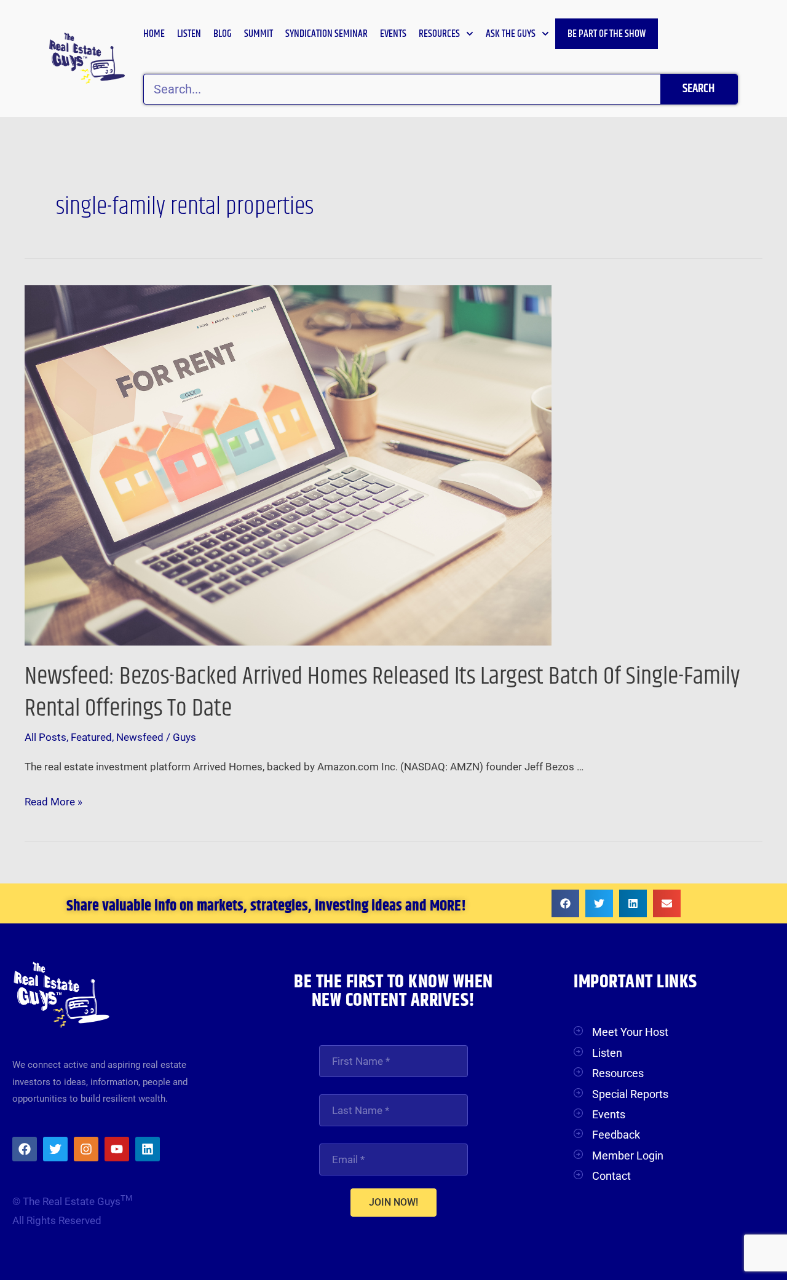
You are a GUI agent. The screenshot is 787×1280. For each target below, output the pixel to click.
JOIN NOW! (393, 1202)
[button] (565, 903)
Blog (222, 34)
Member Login (627, 1155)
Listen (189, 34)
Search (698, 88)
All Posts (45, 737)
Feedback (616, 1134)
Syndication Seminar (326, 34)
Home (154, 34)
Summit (258, 34)
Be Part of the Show (607, 34)
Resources (439, 34)
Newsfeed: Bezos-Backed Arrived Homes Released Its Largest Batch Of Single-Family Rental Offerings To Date (382, 692)
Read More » (53, 800)
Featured (91, 737)
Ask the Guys (511, 34)
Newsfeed (140, 737)
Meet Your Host (630, 1031)
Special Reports (630, 1094)
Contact (611, 1175)
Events (393, 34)
